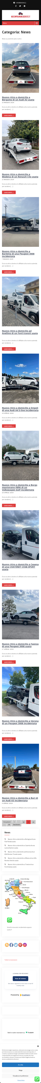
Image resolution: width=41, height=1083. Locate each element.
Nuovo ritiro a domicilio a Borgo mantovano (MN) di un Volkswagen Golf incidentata (19, 487)
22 (33, 822)
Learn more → (9, 115)
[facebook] (16, 6)
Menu (5, 23)
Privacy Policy (21, 1080)
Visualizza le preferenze (20, 1076)
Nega (20, 1070)
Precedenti (7, 822)
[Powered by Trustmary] (20, 995)
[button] (38, 1046)
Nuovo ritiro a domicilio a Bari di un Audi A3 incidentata (20, 799)
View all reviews (20, 979)
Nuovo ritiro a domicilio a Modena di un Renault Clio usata (20, 175)
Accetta (20, 1065)
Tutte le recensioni (10, 960)
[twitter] (20, 6)
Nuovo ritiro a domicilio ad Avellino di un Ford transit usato (20, 332)
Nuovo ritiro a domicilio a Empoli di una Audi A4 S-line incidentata (20, 409)
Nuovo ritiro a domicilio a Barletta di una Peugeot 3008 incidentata (18, 254)
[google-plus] (24, 6)
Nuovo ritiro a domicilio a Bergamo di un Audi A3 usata (18, 98)
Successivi (16, 824)
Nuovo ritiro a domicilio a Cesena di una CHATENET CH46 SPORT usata (20, 567)
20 (23, 822)
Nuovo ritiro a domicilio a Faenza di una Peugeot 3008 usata (20, 645)
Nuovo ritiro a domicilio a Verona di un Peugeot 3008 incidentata (20, 722)
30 (9, 824)
